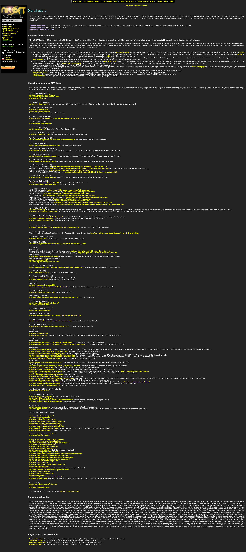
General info (7, 26)
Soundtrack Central (36, 541)
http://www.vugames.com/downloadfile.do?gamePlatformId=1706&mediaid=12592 (79, 168)
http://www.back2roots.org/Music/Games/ (44, 303)
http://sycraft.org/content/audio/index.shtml (44, 97)
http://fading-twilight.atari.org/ (39, 305)
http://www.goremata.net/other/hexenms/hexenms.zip (97, 253)
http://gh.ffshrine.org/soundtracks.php (42, 177)
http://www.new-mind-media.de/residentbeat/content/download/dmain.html (55, 454)
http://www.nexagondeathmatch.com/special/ (72, 201)
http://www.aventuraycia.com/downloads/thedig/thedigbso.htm (66, 194)
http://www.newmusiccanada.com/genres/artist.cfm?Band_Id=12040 (53, 298)
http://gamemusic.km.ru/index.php (41, 220)
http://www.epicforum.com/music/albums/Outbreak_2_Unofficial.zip (114, 233)
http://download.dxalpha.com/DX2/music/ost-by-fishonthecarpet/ (52, 140)
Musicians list (8, 30)
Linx (172, 1)
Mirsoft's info (162, 1)
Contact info (6, 57)
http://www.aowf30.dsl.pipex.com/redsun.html (45, 371)
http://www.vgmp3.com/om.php (40, 471)
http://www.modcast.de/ (37, 129)
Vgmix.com (37, 74)
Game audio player (199, 67)
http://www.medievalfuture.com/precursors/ (44, 145)
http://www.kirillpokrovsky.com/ (40, 310)
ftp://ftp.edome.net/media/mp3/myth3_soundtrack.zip (72, 199)
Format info (129, 6)
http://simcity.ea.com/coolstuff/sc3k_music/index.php (48, 351)
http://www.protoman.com (38, 335)
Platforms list (8, 37)
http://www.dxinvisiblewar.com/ (40, 430)
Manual (5, 39)
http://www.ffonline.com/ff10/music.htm (43, 448)
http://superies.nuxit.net (37, 151)
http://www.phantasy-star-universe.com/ (66, 315)
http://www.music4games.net (39, 407)
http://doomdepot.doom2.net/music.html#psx (45, 441)
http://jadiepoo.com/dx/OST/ (39, 272)
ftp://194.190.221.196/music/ (39, 391)
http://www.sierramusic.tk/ (38, 463)
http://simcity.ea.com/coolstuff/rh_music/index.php (47, 353)
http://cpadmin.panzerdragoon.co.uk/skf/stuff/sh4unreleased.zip (52, 357)
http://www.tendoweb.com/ (38, 333)
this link (242, 52)
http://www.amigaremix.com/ (39, 488)
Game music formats (11, 32)
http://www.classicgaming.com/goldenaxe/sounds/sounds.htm (51, 457)
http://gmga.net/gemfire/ (37, 475)
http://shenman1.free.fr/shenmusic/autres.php (45, 425)
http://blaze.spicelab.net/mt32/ (39, 436)
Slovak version (10, 59)
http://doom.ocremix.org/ (38, 238)
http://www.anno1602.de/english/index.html (79, 192)
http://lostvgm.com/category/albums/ (42, 95)
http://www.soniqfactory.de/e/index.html (43, 484)
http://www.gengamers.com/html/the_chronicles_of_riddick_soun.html (54, 366)
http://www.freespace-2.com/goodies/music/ (44, 385)
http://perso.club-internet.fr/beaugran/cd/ (43, 461)
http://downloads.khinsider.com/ (40, 124)
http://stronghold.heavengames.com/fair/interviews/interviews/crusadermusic (57, 344)
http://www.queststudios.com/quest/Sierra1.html (46, 439)
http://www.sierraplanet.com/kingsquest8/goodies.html (69, 170)
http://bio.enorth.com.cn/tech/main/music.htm (45, 423)
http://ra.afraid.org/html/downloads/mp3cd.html (46, 375)
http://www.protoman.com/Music (40, 396)
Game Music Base (128, 1)
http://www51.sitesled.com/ (38, 109)
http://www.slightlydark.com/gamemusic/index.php (47, 421)
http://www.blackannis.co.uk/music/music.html (45, 362)
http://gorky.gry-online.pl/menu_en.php (43, 373)
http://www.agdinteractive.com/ (40, 468)
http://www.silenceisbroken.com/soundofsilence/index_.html (50, 321)
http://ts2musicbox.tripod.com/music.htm (44, 446)
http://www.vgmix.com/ (37, 486)
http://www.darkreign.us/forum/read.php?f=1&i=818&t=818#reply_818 (54, 118)
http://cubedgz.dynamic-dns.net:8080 (42, 285)
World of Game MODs (92, 1)
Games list (7, 35)
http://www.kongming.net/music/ (40, 418)
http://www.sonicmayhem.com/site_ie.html (44, 380)
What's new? (78, 1)
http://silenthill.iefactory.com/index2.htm (43, 428)
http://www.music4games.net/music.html (43, 452)
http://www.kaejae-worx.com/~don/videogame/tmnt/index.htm (51, 400)
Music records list (9, 34)
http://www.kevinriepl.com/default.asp (42, 419)
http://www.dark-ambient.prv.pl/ (40, 350)
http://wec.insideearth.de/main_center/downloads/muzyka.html (51, 378)
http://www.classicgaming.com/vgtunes (43, 211)
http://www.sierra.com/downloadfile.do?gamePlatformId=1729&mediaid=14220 (78, 167)
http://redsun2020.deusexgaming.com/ (135, 371)
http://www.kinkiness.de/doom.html (41, 367)
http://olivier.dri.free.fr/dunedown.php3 (42, 445)
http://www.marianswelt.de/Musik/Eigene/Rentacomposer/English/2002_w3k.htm (83, 203)
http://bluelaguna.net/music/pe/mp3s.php (43, 256)
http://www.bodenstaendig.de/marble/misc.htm (45, 402)
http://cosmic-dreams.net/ (38, 104)
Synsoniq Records (123, 52)
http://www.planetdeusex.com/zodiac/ (136, 382)
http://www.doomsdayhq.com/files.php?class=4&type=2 (90, 251)
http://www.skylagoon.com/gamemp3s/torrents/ (46, 477)
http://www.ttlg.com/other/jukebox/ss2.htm (44, 262)
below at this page (109, 61)
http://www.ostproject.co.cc (38, 99)
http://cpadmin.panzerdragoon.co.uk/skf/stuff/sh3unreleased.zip (52, 355)
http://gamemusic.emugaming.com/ (41, 473)
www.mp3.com (38, 60)
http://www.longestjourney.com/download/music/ (46, 427)
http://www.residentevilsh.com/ (40, 315)
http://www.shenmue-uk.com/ (39, 111)
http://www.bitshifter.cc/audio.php (41, 398)
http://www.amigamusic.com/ (39, 134)
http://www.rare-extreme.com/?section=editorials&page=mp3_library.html (55, 267)
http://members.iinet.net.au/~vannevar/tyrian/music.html (49, 470)
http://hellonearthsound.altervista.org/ (42, 161)
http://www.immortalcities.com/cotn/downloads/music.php (86, 197)
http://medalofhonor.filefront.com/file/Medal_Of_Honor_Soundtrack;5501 (91, 172)
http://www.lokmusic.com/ (38, 280)
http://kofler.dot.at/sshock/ (38, 260)
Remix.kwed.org (39, 76)
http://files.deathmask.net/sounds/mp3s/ (43, 185)
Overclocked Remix (40, 72)
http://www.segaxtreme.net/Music (41, 219)
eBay (109, 56)
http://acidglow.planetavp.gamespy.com (43, 156)
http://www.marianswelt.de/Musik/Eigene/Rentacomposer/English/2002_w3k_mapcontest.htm (90, 204)
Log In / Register (8, 46)
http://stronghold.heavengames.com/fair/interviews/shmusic (50, 342)
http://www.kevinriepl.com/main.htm (42, 292)
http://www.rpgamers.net (38, 409)
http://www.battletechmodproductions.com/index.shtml (48, 326)
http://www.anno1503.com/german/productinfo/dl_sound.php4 (68, 190)
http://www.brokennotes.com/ (39, 278)
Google (239, 54)
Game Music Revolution (37, 542)
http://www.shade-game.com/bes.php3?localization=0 (48, 287)
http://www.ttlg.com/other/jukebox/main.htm (44, 384)
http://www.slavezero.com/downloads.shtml (44, 359)
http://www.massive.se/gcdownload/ (42, 369)
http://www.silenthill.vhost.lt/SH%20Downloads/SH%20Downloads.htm (54, 228)
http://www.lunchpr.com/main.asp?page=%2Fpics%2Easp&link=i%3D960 (69, 195)
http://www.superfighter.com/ (39, 466)
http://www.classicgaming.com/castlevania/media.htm (48, 455)
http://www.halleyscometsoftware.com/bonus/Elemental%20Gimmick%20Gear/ (57, 244)
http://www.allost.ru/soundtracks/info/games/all (46, 217)
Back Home (7, 41)
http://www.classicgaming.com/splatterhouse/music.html (49, 459)
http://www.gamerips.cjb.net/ (39, 450)
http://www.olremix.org (37, 210)
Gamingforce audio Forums (72, 63)
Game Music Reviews (146, 1)
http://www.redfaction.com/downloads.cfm (44, 376)
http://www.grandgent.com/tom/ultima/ (42, 434)
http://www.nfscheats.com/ (38, 479)
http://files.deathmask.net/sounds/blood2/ (44, 183)
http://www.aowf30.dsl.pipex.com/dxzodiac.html (46, 382)
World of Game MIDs (110, 1)
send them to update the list (69, 491)
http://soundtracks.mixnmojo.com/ (41, 416)
